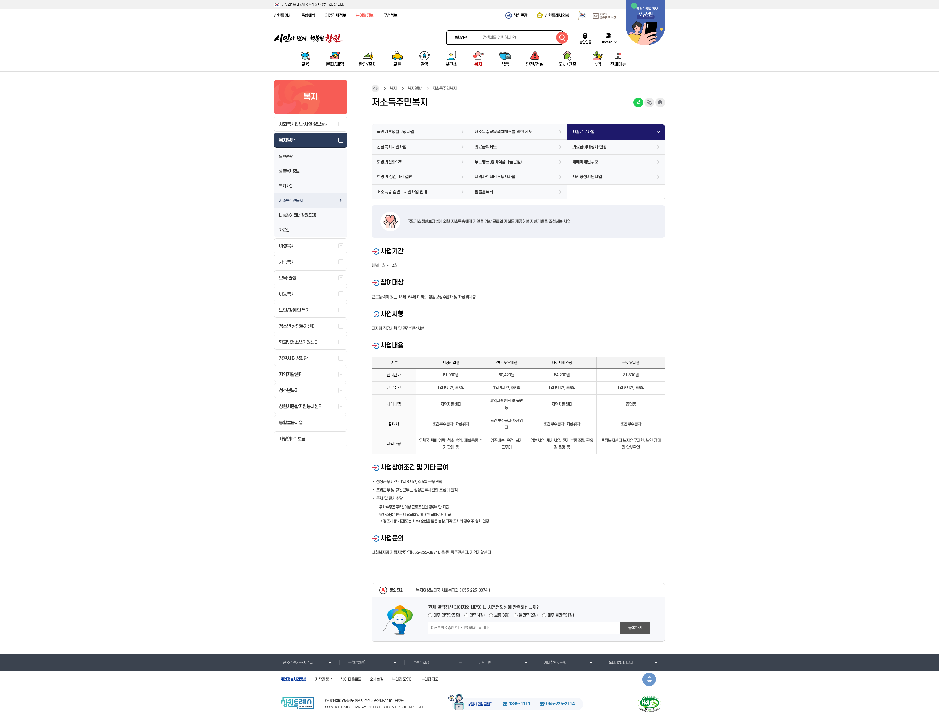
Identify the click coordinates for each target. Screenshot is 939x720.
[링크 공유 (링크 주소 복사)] (649, 102)
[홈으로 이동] (308, 38)
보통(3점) (501, 615)
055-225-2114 (560, 704)
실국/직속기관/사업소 (297, 662)
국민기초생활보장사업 (395, 132)
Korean (607, 42)
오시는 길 (376, 679)
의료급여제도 (485, 147)
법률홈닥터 (483, 192)
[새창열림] (580, 15)
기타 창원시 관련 (555, 662)
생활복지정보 (289, 171)
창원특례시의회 (557, 15)
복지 (393, 88)
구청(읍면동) (356, 662)
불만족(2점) (528, 615)
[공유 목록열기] (638, 102)
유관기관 (485, 662)
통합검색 (460, 37)
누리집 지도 (429, 679)
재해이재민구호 (585, 162)
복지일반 (415, 88)
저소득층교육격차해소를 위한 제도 (503, 132)
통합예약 (308, 15)
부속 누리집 (421, 662)
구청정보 (390, 15)
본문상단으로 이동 (649, 679)
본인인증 (585, 42)
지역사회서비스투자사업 (494, 177)
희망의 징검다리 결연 (394, 177)
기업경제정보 (335, 15)
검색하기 (562, 38)
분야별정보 (364, 15)
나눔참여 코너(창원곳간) (297, 215)
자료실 (284, 230)
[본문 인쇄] (660, 102)
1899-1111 (519, 704)
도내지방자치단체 (621, 662)
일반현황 (285, 157)
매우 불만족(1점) (560, 615)
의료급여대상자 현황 (589, 147)
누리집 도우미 (402, 679)
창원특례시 (282, 15)
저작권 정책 (323, 679)
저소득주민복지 (291, 201)
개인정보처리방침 (293, 679)
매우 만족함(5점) (446, 615)
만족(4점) (477, 615)
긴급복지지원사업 (392, 147)
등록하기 (635, 628)
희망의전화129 (389, 162)
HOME (375, 88)
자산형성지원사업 (587, 177)
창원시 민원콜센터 (480, 704)
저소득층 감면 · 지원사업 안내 (402, 192)
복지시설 (285, 186)
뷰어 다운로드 (351, 679)
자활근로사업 (583, 132)
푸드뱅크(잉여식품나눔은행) (498, 162)
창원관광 (520, 15)
